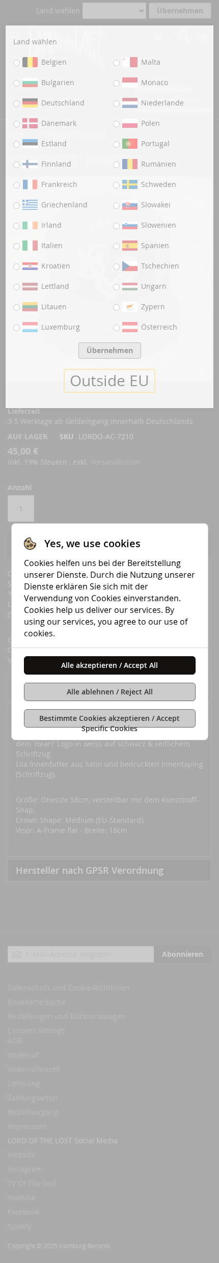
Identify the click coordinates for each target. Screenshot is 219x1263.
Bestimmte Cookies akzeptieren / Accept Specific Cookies (109, 720)
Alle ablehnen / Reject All (110, 691)
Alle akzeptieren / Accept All (109, 665)
